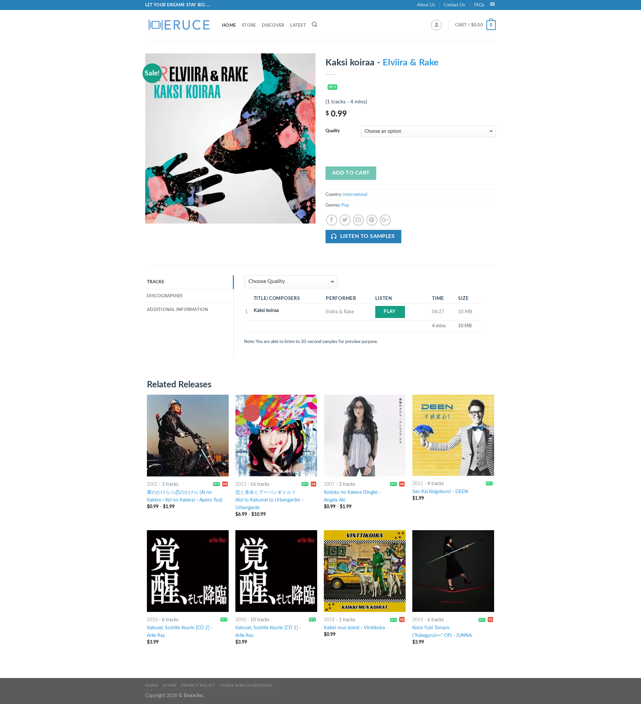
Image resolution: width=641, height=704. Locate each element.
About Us (426, 5)
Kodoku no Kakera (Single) (351, 492)
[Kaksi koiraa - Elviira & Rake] (230, 138)
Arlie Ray (156, 635)
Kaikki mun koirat (342, 627)
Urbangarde (247, 507)
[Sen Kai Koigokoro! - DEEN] (453, 435)
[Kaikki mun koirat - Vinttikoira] (365, 571)
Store (249, 25)
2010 (152, 619)
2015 (417, 483)
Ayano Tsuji (210, 499)
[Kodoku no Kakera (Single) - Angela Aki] (365, 435)
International (355, 195)
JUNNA (464, 635)
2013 (240, 484)
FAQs (479, 5)
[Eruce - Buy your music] (178, 25)
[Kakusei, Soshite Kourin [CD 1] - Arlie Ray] (276, 571)
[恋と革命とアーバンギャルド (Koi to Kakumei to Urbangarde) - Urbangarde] (276, 435)
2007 (329, 484)
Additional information (177, 310)
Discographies (164, 296)
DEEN (461, 491)
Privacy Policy (198, 685)
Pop (345, 205)
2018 (329, 619)
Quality (333, 131)
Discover (273, 25)
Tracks (155, 282)
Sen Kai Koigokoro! (431, 491)
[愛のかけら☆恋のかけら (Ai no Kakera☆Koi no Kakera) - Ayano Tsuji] (188, 435)
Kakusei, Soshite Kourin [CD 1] (266, 627)
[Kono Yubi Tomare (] (453, 571)
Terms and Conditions (245, 685)
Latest (298, 25)
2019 (417, 619)
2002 (152, 484)
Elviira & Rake (410, 62)
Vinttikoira (374, 627)
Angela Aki (334, 499)
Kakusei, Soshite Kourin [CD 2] (178, 627)
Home (229, 25)
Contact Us (454, 5)
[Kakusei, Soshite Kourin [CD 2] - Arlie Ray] (188, 571)
